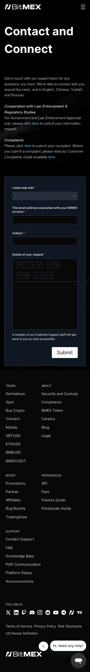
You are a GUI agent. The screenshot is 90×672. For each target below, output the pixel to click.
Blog (45, 427)
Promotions (15, 483)
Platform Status (19, 572)
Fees (46, 491)
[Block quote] (26, 275)
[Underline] (33, 265)
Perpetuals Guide (56, 508)
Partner (12, 491)
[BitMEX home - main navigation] (23, 7)
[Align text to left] (37, 275)
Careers (48, 418)
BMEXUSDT (16, 461)
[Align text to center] (43, 275)
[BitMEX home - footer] (24, 654)
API (44, 483)
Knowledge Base (20, 556)
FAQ (9, 547)
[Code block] (19, 275)
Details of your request (28, 254)
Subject (18, 233)
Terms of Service (19, 626)
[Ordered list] (57, 265)
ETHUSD (13, 444)
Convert (13, 418)
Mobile (11, 427)
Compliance (52, 402)
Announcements (20, 581)
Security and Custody (60, 393)
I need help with (24, 188)
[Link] (39, 265)
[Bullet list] (50, 265)
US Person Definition (22, 633)
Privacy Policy (45, 626)
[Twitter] (8, 612)
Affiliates (13, 500)
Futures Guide (54, 500)
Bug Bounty (15, 508)
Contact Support (20, 539)
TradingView (16, 517)
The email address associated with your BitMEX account (44, 209)
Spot (10, 402)
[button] (83, 6)
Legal (46, 435)
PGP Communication (23, 564)
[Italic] (26, 265)
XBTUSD (13, 435)
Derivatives (15, 393)
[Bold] (19, 265)
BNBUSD (13, 452)
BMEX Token (52, 410)
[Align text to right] (50, 275)
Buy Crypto (15, 410)
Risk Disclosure (70, 626)
